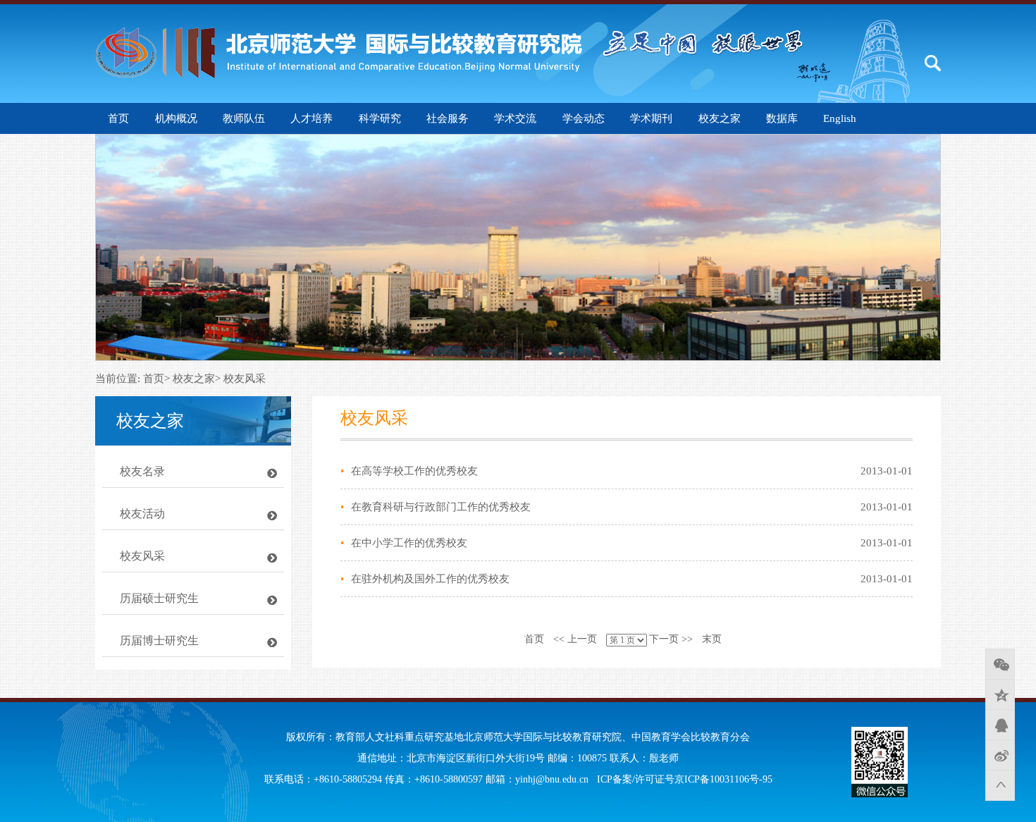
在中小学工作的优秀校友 (409, 542)
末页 (712, 639)
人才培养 (311, 118)
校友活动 (142, 514)
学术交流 (515, 118)
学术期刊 (651, 118)
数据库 (782, 118)
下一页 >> (671, 639)
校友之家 (719, 118)
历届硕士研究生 (159, 598)
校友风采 (142, 556)
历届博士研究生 (159, 640)
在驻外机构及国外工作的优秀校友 (430, 578)
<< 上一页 (575, 639)
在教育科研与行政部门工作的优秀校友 (441, 507)
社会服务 (447, 118)
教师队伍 (244, 118)
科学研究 (380, 118)
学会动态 (583, 118)
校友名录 (142, 471)
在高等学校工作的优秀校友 (414, 471)
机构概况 (176, 118)
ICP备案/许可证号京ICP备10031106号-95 (684, 779)
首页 (534, 639)
